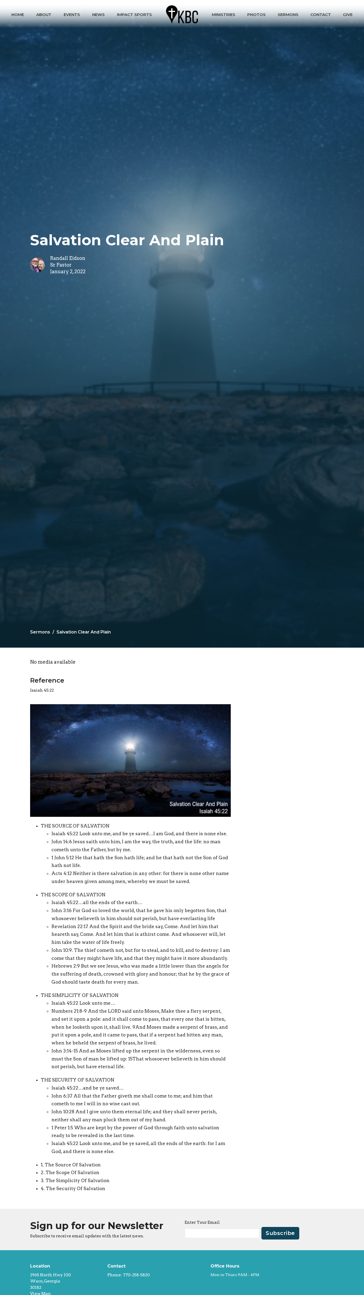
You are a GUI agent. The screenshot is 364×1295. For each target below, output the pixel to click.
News (98, 14)
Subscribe (280, 1233)
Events (72, 14)
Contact (320, 14)
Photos (256, 14)
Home (17, 14)
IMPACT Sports (134, 14)
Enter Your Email (202, 1222)
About (43, 14)
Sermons (288, 14)
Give (348, 14)
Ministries (223, 14)
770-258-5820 (136, 1275)
